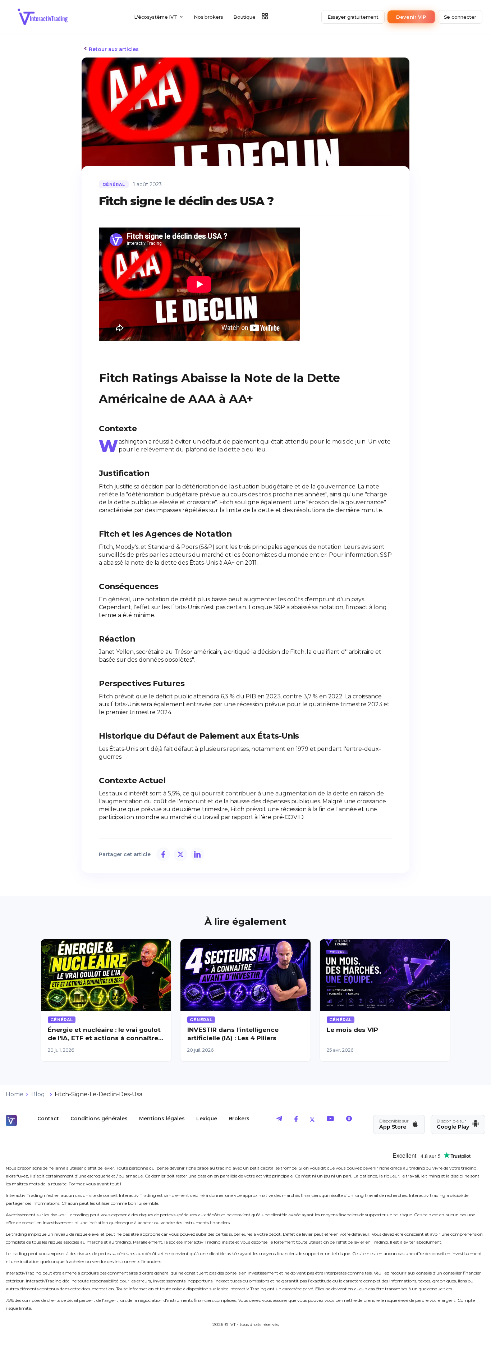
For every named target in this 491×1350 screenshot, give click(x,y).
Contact (48, 1118)
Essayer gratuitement (352, 17)
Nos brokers (208, 17)
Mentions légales (162, 1118)
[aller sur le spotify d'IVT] (349, 1120)
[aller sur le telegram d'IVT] (279, 1120)
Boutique (244, 17)
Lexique (206, 1118)
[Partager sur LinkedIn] (197, 854)
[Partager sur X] (180, 854)
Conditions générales (99, 1118)
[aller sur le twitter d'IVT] (312, 1120)
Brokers (239, 1118)
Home (14, 1094)
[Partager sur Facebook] (163, 854)
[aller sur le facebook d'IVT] (296, 1120)
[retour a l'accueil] (43, 16)
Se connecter (460, 17)
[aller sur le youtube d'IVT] (330, 1120)
